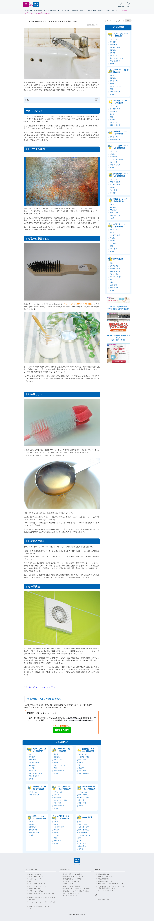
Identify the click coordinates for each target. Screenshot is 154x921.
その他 (31, 779)
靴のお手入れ (33, 830)
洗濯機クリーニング (34, 888)
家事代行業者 (82, 824)
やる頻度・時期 (34, 762)
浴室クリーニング (34, 881)
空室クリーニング (59, 765)
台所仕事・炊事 (83, 827)
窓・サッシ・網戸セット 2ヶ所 (37, 886)
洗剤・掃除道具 (59, 770)
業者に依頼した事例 (35, 773)
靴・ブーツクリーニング (70, 896)
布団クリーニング (68, 883)
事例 (55, 768)
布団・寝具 (82, 843)
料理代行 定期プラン (103, 879)
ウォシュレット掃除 (60, 800)
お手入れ (32, 768)
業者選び (32, 757)
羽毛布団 (57, 830)
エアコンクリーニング (35, 874)
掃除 (79, 821)
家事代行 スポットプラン (105, 876)
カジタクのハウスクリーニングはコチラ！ (39, 687)
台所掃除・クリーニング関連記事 (39, 788)
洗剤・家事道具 (83, 830)
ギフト (97, 895)
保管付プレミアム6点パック (71, 881)
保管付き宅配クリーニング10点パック (74, 876)
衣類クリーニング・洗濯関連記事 (39, 817)
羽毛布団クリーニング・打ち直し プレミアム (76, 891)
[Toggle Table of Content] (95, 100)
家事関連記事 (87, 817)
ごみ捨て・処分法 (84, 835)
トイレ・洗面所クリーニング (37, 883)
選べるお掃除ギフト (103, 899)
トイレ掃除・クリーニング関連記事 (64, 788)
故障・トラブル (34, 770)
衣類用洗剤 (32, 827)
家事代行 (97, 869)
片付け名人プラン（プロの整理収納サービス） (111, 883)
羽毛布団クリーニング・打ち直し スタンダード (76, 888)
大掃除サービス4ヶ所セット (36, 891)
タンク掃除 (57, 803)
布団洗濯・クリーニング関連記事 (64, 817)
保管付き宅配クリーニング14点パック (74, 879)
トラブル (57, 835)
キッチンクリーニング (35, 879)
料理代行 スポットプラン (105, 881)
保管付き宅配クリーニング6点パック (73, 874)
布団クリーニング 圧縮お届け (71, 886)
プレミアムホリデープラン (105, 890)
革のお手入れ (82, 846)
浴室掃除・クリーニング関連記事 (89, 750)
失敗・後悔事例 (34, 776)
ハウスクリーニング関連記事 (64, 750)
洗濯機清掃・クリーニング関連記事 (89, 788)
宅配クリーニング (65, 869)
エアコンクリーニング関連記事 (39, 750)
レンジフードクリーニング (36, 876)
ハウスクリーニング (31, 869)
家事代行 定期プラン (103, 874)
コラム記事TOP (62, 742)
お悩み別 (57, 795)
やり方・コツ (33, 754)
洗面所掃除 (57, 797)
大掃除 (56, 762)
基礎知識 (32, 765)
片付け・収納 (82, 832)
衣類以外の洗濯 (34, 832)
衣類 (79, 840)
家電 (79, 838)
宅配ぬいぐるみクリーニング (71, 893)
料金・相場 (32, 760)
